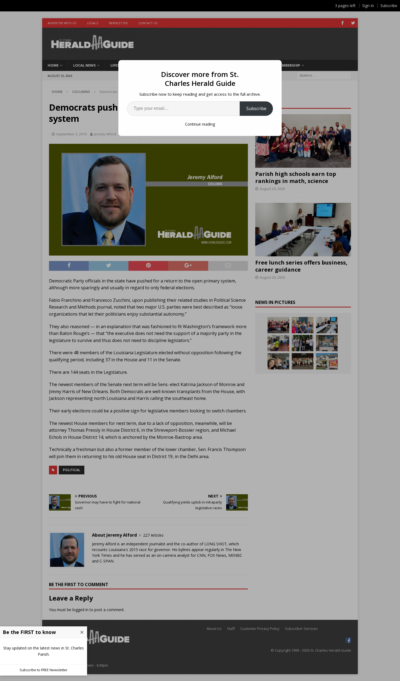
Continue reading (200, 124)
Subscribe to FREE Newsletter (43, 669)
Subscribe (256, 108)
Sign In (368, 5)
